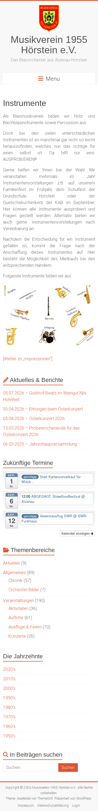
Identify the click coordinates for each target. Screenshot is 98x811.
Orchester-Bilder (23, 589)
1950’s (9, 735)
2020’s (9, 669)
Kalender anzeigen (76, 533)
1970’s (9, 716)
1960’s (9, 726)
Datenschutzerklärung (53, 805)
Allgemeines (14, 572)
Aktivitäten (18, 608)
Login (76, 805)
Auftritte (15, 617)
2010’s (9, 678)
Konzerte (17, 636)
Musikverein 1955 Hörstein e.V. (49, 44)
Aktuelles (11, 563)
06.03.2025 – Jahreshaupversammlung (40, 444)
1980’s (9, 707)
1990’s (9, 697)
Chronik (15, 580)
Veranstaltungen (18, 600)
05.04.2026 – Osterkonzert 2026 (34, 418)
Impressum (26, 805)
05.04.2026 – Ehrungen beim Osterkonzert (43, 409)
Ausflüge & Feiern (25, 627)
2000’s (9, 688)
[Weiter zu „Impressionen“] (27, 358)
